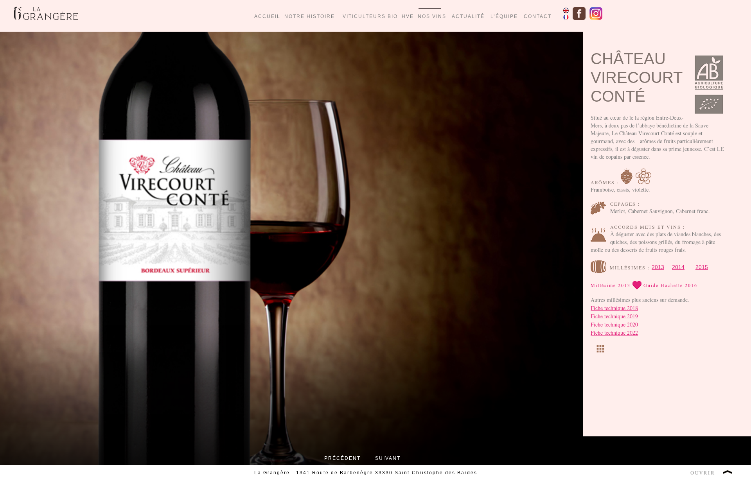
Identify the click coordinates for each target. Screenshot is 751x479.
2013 (658, 267)
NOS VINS (432, 16)
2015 (701, 267)
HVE (408, 16)
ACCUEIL (267, 16)
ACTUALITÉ (468, 16)
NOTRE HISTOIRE (309, 16)
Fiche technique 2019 (614, 316)
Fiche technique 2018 (614, 308)
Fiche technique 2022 (614, 332)
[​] (600, 349)
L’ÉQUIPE (504, 16)
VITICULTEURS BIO (372, 16)
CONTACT (538, 16)
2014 (678, 267)
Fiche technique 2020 (614, 324)
